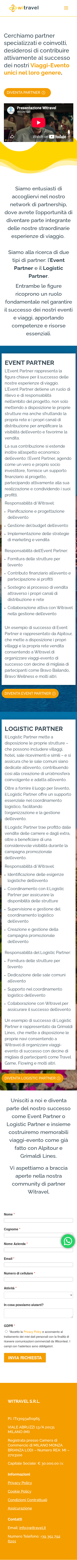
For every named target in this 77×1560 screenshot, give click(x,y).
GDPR (8, 1325)
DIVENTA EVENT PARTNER (28, 693)
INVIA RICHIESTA (25, 1358)
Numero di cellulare (18, 1273)
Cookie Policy (19, 1491)
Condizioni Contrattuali (27, 1500)
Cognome (11, 1229)
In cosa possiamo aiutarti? (24, 1305)
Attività (9, 1288)
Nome (8, 1214)
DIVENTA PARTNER (23, 92)
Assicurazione (20, 1508)
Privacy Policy (32, 1332)
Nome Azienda (15, 1244)
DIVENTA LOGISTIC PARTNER (30, 1078)
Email (8, 1258)
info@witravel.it (32, 1528)
